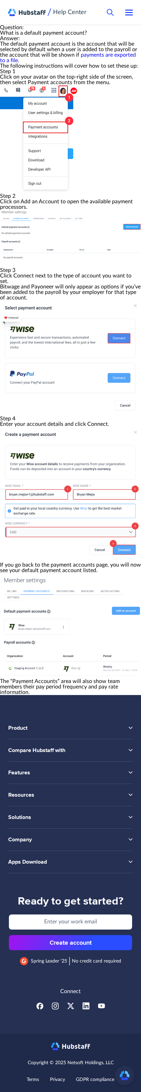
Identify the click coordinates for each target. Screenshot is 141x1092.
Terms (33, 1079)
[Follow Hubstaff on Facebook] (39, 1008)
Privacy (57, 1079)
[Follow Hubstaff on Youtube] (101, 1008)
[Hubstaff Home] (27, 12)
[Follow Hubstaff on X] (70, 1008)
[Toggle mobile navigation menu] (129, 12)
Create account (71, 942)
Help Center (70, 12)
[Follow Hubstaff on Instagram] (55, 1008)
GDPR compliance (95, 1079)
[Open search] (110, 12)
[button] (124, 1075)
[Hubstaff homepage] (70, 1046)
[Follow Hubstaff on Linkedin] (86, 1008)
